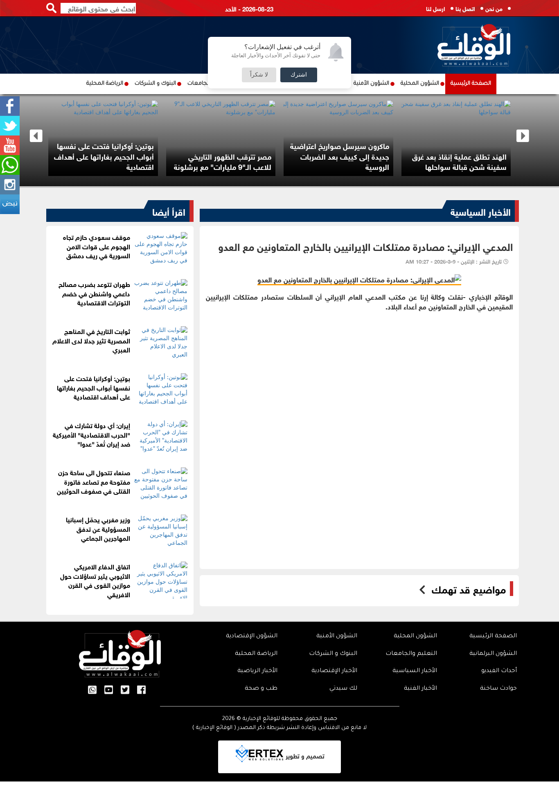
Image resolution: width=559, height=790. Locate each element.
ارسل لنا (435, 8)
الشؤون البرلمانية (493, 654)
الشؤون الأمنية (371, 84)
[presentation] (36, 136)
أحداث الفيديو (499, 671)
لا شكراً (259, 75)
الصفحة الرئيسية (471, 84)
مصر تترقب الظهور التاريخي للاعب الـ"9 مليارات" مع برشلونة (222, 161)
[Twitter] (10, 125)
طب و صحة (261, 689)
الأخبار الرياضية (257, 671)
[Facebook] (10, 106)
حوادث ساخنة (498, 689)
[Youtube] (10, 145)
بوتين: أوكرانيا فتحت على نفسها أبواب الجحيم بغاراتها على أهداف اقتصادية (104, 156)
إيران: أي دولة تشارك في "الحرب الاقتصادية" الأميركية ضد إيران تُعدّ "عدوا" (91, 434)
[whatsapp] (10, 165)
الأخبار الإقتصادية (334, 671)
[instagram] (10, 184)
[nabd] (10, 204)
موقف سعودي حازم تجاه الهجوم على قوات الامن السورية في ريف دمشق (96, 246)
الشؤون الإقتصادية (251, 636)
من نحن (494, 8)
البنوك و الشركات (155, 84)
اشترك (299, 75)
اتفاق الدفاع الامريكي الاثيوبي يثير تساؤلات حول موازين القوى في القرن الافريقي (95, 580)
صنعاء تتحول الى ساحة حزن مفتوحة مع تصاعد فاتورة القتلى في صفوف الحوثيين (93, 481)
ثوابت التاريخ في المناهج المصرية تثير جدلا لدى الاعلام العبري (91, 340)
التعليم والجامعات (411, 654)
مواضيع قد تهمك (469, 588)
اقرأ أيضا (168, 210)
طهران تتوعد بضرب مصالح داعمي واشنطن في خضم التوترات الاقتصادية (94, 293)
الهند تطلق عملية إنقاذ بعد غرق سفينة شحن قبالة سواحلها (459, 161)
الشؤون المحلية (420, 84)
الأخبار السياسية (481, 210)
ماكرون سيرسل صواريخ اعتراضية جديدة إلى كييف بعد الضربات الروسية (339, 156)
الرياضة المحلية (104, 84)
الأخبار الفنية (420, 689)
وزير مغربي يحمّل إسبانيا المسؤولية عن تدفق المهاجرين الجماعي (98, 528)
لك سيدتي (343, 689)
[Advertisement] (359, 368)
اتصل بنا (465, 8)
